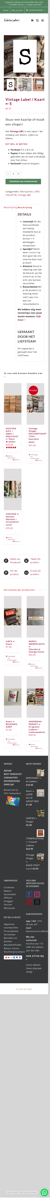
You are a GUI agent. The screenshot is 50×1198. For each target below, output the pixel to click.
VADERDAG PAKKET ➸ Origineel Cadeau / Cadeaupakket (37, 724)
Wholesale (9, 906)
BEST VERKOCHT (13, 772)
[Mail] (37, 900)
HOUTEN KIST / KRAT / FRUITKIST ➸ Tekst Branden (12, 433)
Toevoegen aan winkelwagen (23, 179)
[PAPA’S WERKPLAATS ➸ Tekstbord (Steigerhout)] (35, 615)
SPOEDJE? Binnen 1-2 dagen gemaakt (25, 4)
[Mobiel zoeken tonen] (37, 20)
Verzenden (10, 932)
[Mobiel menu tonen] (42, 20)
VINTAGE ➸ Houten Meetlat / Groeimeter (12, 516)
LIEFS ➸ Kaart (10, 640)
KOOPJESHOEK (12, 779)
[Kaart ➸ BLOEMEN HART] (12, 695)
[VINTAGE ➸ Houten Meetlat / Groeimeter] (12, 487)
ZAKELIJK (9, 782)
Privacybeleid (11, 929)
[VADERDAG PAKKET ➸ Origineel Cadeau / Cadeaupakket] (35, 695)
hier (36, 295)
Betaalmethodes (13, 943)
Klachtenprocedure (14, 949)
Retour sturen (11, 946)
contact (33, 250)
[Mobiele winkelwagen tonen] (32, 20)
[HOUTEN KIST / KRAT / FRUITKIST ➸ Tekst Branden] (12, 402)
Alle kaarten (26, 189)
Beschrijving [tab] (9, 205)
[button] (44, 1192)
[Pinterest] (29, 900)
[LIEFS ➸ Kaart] (12, 615)
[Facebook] (29, 892)
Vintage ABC (17, 129)
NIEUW (7, 768)
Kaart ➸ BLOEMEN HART (11, 722)
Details (16, 458)
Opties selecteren (10, 455)
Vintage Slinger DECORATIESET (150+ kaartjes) (38, 431)
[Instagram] (37, 892)
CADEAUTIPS (11, 775)
